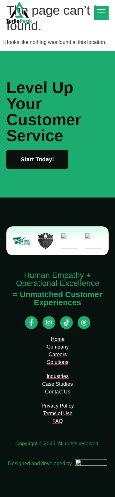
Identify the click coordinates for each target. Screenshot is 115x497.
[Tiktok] (66, 322)
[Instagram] (48, 322)
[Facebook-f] (31, 322)
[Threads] (84, 322)
